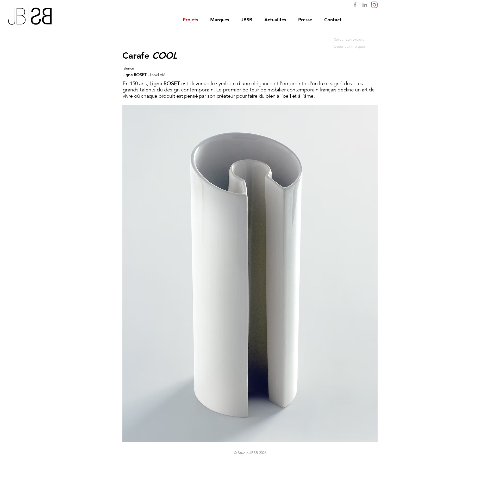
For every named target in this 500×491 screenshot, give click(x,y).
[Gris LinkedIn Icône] (364, 5)
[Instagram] (374, 5)
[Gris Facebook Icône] (355, 5)
